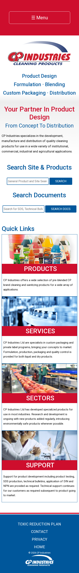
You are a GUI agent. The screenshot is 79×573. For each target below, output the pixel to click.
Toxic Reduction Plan (39, 524)
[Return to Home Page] (39, 64)
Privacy (39, 539)
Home (39, 547)
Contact (39, 531)
